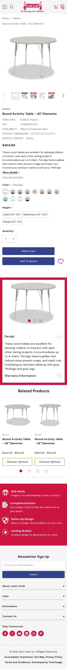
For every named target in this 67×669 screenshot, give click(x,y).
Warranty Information (20, 376)
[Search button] (11, 7)
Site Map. (39, 657)
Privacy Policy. (54, 657)
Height (7, 208)
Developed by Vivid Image (47, 662)
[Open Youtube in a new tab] (19, 633)
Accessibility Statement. (19, 657)
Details (9, 336)
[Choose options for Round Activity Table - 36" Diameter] (50, 415)
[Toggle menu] (4, 7)
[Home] (33, 7)
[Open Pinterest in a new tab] (41, 633)
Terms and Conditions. (18, 662)
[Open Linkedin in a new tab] (26, 633)
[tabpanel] (33, 304)
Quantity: (8, 231)
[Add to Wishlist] (61, 261)
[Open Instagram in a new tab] (33, 633)
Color (12, 185)
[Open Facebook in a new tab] (5, 633)
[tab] (29, 320)
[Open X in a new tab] (12, 633)
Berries (6, 109)
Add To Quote (28, 261)
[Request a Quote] (63, 6)
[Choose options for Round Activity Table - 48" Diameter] (17, 415)
